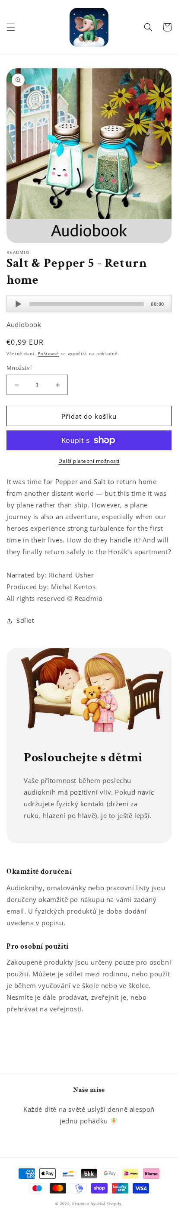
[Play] (18, 304)
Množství (19, 368)
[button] (10, 27)
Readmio (80, 1203)
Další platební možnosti (89, 461)
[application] (89, 303)
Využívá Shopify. (107, 1203)
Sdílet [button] (25, 620)
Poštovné (48, 353)
